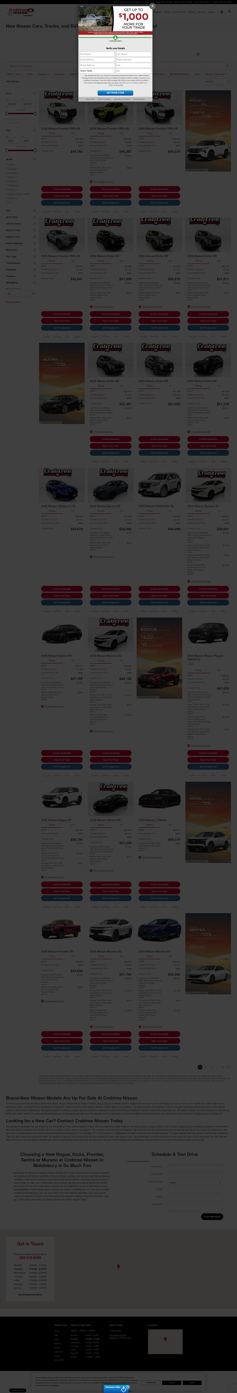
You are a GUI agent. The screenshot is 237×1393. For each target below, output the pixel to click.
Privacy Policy (90, 99)
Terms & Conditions (104, 99)
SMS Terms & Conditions (130, 83)
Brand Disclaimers (139, 99)
